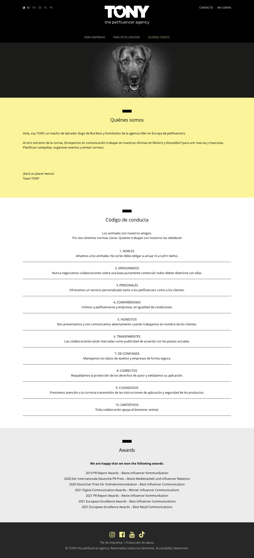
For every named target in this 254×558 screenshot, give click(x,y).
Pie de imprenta (111, 542)
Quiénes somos (159, 37)
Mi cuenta (224, 7)
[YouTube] (132, 534)
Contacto (206, 7)
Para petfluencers (126, 37)
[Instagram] (112, 534)
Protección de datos (140, 542)
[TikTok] (142, 534)
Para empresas (94, 37)
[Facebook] (122, 534)
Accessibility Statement (172, 548)
